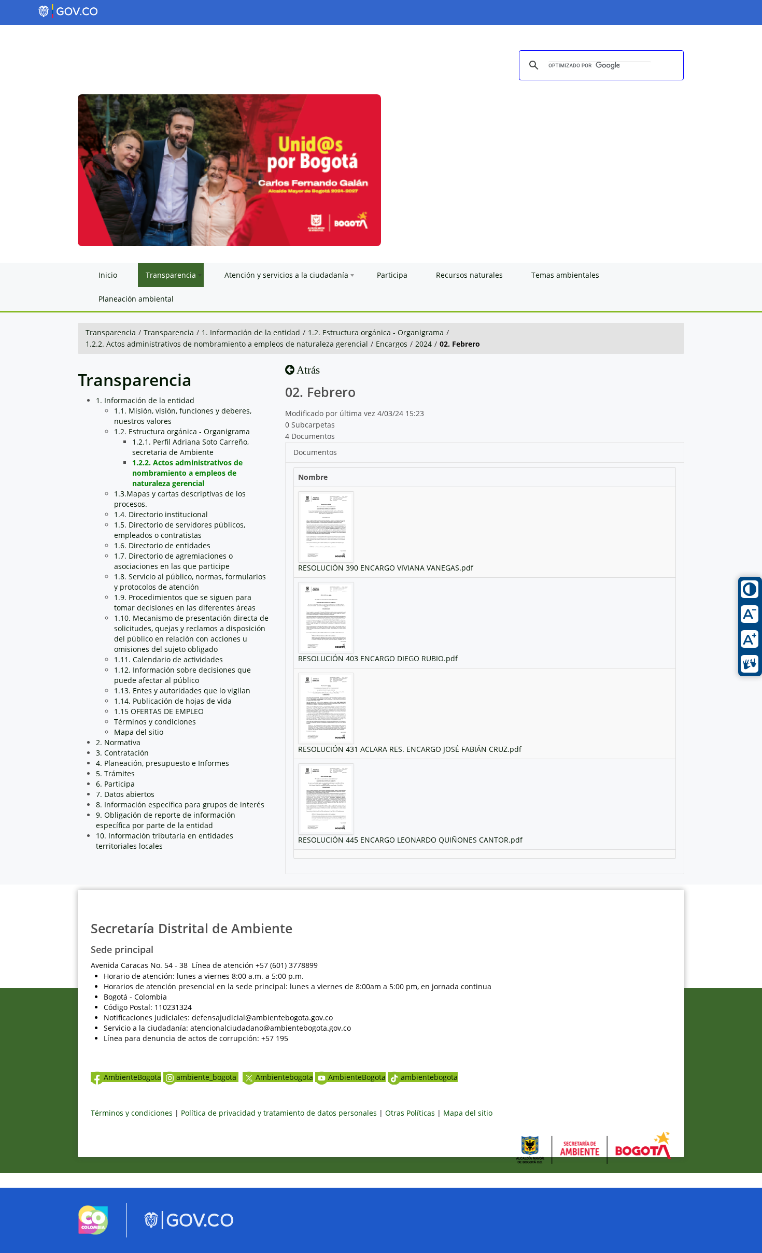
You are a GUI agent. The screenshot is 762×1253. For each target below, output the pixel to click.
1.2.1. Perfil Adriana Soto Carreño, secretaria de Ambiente (190, 447)
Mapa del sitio (138, 732)
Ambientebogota (284, 1077)
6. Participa (115, 784)
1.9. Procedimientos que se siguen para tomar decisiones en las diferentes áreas (185, 602)
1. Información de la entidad (251, 332)
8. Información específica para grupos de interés (180, 804)
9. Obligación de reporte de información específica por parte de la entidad (165, 820)
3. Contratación (122, 753)
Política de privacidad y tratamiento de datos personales (279, 1113)
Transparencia (111, 332)
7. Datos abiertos (125, 794)
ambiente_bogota (207, 1077)
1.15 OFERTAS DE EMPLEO (159, 711)
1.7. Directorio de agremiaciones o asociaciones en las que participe (173, 561)
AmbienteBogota (132, 1077)
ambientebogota (429, 1077)
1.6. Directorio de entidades (162, 545)
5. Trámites (115, 773)
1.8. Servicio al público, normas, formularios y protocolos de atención (190, 582)
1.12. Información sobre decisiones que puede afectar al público (182, 675)
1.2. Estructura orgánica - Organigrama (376, 332)
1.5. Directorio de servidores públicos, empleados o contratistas (179, 530)
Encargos (391, 344)
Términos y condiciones (155, 722)
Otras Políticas (410, 1113)
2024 (423, 344)
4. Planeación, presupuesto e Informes (162, 763)
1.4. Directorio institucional (161, 514)
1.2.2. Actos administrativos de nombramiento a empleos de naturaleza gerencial (227, 344)
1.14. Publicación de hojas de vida (173, 701)
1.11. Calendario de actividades (168, 659)
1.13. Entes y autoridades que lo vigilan (182, 690)
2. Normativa (118, 742)
